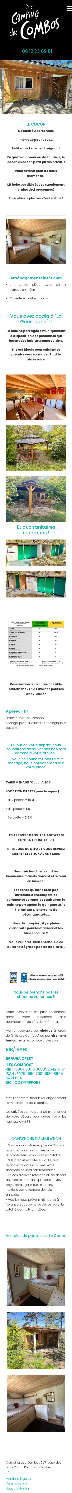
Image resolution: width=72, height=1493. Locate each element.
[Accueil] (33, 22)
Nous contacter (17, 1488)
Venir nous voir (17, 1483)
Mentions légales (18, 1478)
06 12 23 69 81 (37, 51)
